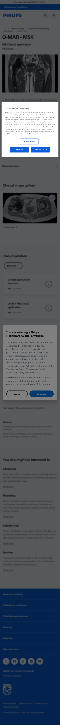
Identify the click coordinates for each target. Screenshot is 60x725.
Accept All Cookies (40, 149)
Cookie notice (31, 134)
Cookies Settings (29, 141)
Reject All (19, 149)
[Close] (54, 105)
